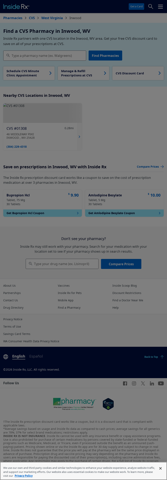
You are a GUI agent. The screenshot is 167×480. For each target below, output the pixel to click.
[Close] (160, 468)
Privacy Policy (24, 476)
